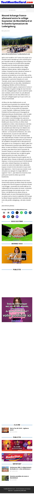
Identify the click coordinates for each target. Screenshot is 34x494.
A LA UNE (17, 425)
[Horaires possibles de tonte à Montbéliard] (5, 478)
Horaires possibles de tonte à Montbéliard (19, 477)
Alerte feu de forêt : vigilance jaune (19, 429)
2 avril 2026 (13, 480)
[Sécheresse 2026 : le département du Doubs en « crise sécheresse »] (5, 469)
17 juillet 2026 (14, 471)
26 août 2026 (14, 432)
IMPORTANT (17, 464)
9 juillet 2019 (6, 31)
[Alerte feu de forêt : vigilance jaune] (5, 430)
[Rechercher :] (17, 10)
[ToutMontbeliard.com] (17, 3)
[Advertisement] (16, 284)
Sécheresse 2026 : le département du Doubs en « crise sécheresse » (20, 468)
